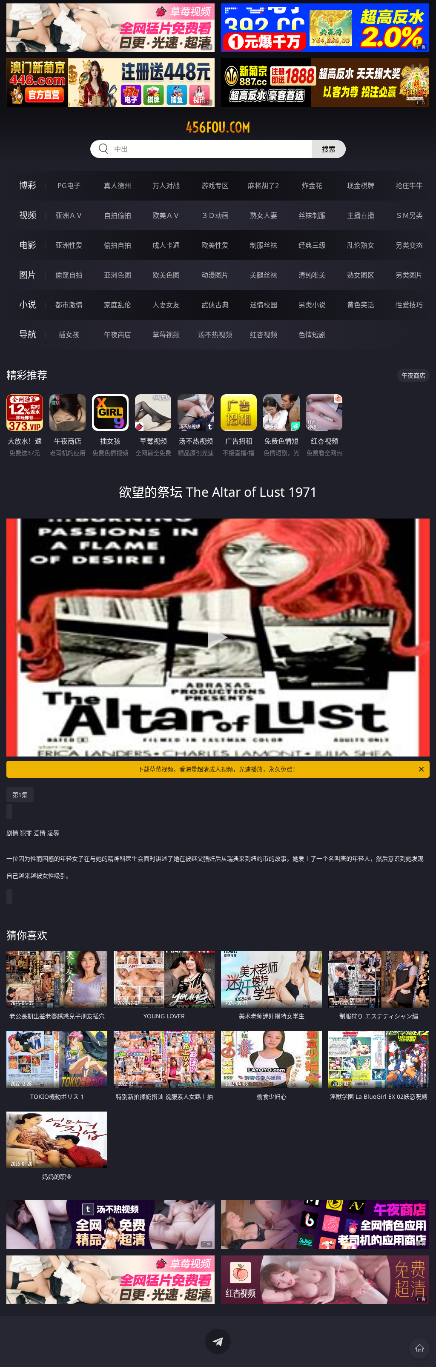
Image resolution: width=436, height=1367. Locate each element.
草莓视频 (166, 334)
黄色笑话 (360, 305)
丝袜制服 (312, 215)
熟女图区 (360, 275)
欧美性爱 (215, 245)
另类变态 (409, 245)
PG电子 (68, 185)
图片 (27, 275)
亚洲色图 (117, 275)
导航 (27, 334)
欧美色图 (166, 275)
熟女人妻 (263, 215)
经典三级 (312, 245)
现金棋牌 (360, 185)
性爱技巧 (409, 305)
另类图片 (409, 275)
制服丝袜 (263, 245)
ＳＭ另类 (409, 215)
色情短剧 (312, 334)
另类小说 (312, 305)
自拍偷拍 (117, 215)
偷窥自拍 (69, 275)
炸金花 (312, 185)
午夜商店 (117, 334)
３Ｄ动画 (215, 215)
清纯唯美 (312, 275)
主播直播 (360, 215)
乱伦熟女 (360, 245)
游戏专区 (215, 185)
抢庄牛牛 (409, 185)
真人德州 (117, 185)
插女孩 (69, 334)
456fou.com (218, 127)
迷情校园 (263, 305)
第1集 (20, 795)
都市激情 (69, 305)
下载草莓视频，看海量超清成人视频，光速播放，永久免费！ (218, 769)
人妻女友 (166, 305)
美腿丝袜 (263, 275)
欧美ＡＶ (166, 215)
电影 (27, 245)
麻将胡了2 (263, 185)
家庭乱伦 (117, 305)
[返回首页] (419, 1348)
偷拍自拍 (117, 245)
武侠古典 (215, 305)
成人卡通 (166, 245)
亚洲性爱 (69, 245)
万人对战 (166, 185)
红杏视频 (263, 334)
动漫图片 (215, 275)
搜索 (329, 149)
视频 (27, 215)
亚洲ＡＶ (69, 215)
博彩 (27, 185)
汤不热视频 (215, 334)
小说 (27, 304)
